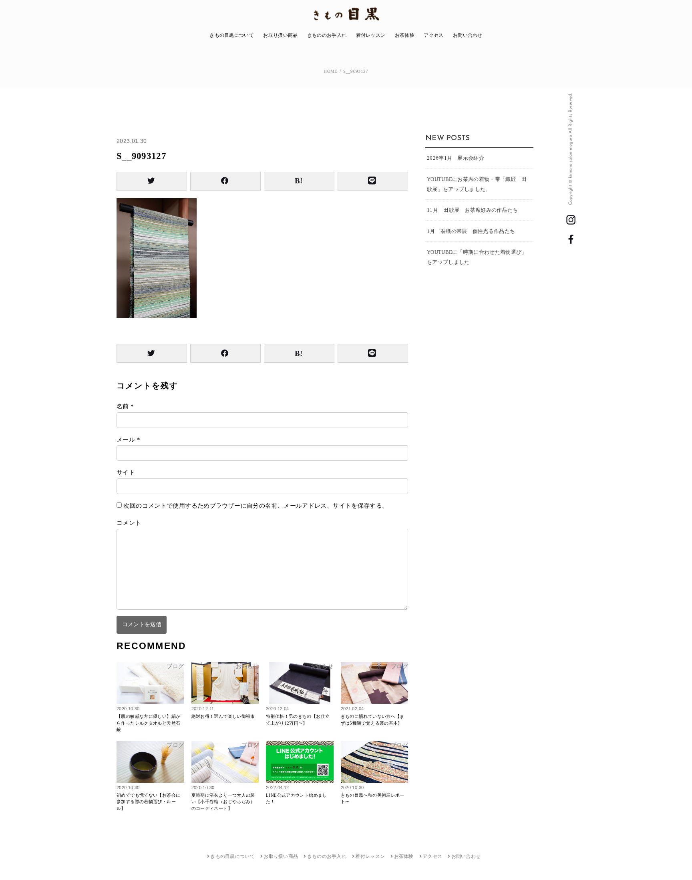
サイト (126, 472)
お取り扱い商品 (280, 35)
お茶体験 (404, 35)
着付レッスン (371, 35)
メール (128, 439)
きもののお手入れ (326, 35)
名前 (125, 406)
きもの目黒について (231, 35)
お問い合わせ (468, 35)
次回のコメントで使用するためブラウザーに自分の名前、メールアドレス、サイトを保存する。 (255, 505)
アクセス (433, 35)
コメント (129, 523)
